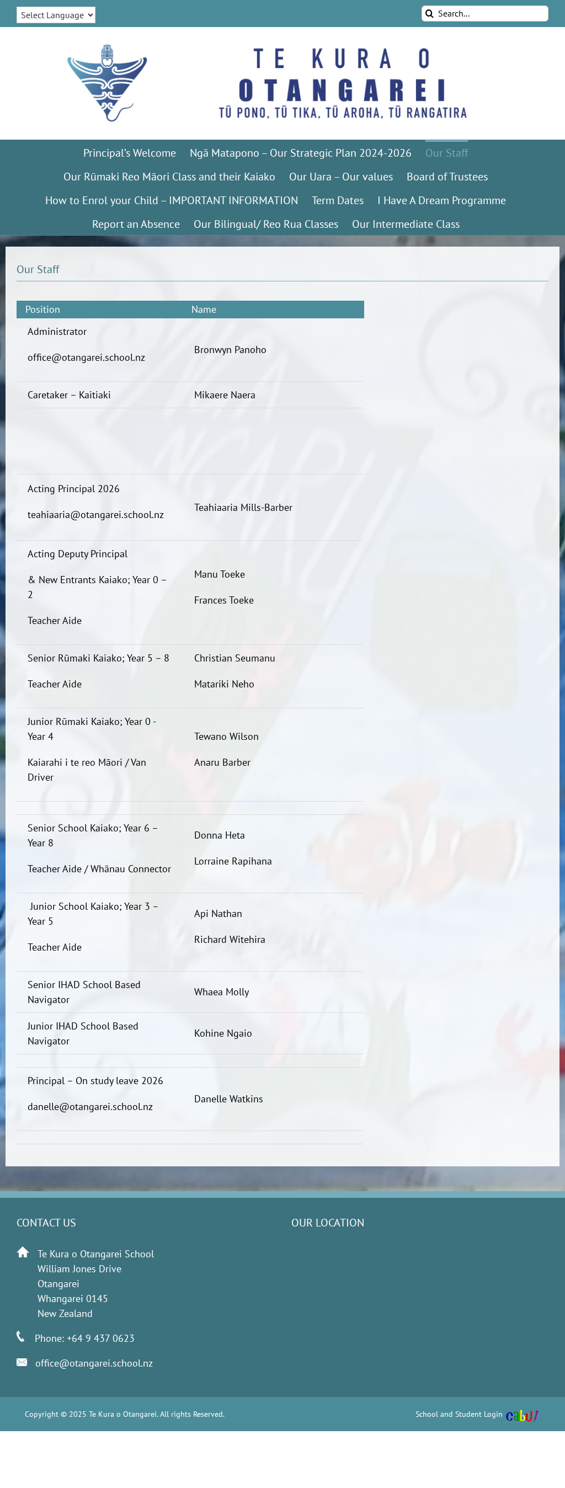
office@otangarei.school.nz (94, 1363)
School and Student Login (459, 1414)
